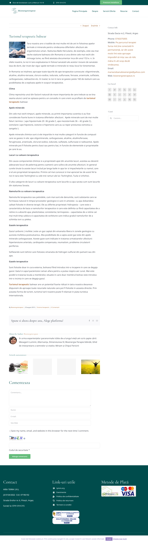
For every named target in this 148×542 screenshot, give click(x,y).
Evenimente (61, 492)
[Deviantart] (129, 94)
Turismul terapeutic (43, 307)
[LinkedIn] (134, 90)
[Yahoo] (124, 94)
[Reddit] (119, 94)
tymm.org (60, 488)
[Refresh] (24, 437)
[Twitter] (114, 90)
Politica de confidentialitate (67, 496)
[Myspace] (129, 99)
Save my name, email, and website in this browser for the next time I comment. (50, 430)
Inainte (94, 25)
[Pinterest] (119, 90)
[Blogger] (109, 94)
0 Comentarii (55, 307)
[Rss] (124, 90)
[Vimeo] (134, 94)
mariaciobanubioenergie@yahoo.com (126, 72)
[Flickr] (119, 99)
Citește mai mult (120, 539)
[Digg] (114, 99)
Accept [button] (109, 539)
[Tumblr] (114, 94)
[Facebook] (109, 90)
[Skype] (134, 99)
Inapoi (86, 25)
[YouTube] (109, 99)
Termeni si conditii (63, 505)
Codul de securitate (18, 450)
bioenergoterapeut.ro (124, 75)
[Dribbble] (129, 90)
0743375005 (121, 38)
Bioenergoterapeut (17, 307)
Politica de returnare (64, 500)
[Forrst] (124, 99)
